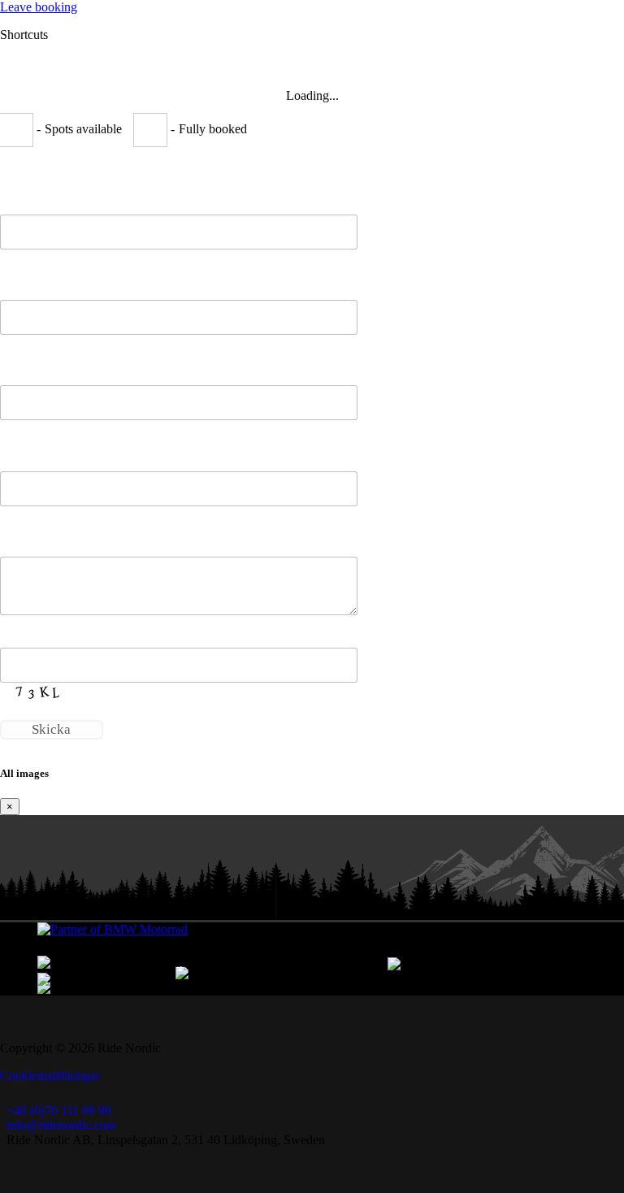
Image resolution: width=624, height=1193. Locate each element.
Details (18, 540)
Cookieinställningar (50, 1075)
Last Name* (33, 283)
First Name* (34, 198)
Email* (19, 368)
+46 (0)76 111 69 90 (58, 1110)
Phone (17, 455)
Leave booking (38, 7)
